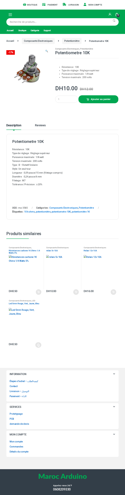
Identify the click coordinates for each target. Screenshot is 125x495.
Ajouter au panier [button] (38, 292)
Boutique (32, 5)
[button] (46, 51)
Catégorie (35, 30)
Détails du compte (19, 451)
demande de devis (19, 424)
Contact (14, 386)
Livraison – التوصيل (19, 391)
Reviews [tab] (40, 125)
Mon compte (95, 5)
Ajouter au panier (101, 99)
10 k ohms (29, 211)
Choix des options (38, 345)
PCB (12, 419)
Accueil (10, 30)
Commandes (16, 446)
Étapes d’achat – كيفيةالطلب (24, 381)
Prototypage (16, 414)
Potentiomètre (71, 41)
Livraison (73, 5)
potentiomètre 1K (81, 211)
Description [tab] (13, 125)
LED (33, 301)
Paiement (53, 5)
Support (47, 30)
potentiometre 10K (61, 211)
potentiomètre (43, 211)
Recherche (114, 22)
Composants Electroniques (38, 41)
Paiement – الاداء (18, 396)
